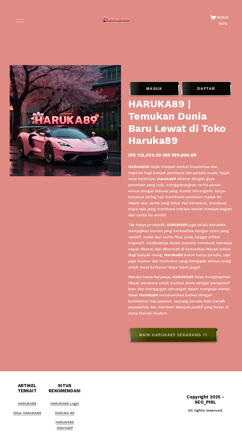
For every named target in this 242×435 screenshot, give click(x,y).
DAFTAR (206, 89)
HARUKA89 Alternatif (65, 425)
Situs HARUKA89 (27, 413)
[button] (180, 336)
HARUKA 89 (64, 413)
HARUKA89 (138, 166)
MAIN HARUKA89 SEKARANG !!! (173, 335)
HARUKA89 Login (64, 404)
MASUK (154, 89)
